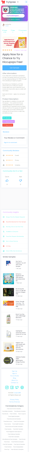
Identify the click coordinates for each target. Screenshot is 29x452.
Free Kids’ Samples (18, 429)
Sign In (14, 373)
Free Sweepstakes (18, 446)
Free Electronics (8, 421)
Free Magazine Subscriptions (14, 431)
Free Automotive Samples (14, 408)
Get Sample (14, 68)
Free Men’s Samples (14, 436)
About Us (15, 380)
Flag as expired (9, 121)
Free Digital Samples (13, 416)
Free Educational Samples (14, 418)
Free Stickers (8, 446)
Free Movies (22, 439)
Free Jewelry (8, 429)
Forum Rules (14, 376)
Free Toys (6, 449)
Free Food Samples (19, 421)
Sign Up (14, 371)
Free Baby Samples (7, 411)
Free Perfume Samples (17, 441)
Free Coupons (22, 413)
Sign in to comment (10, 142)
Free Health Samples (17, 424)
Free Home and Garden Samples (14, 426)
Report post (8, 125)
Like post (7, 118)
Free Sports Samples (19, 444)
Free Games (7, 424)
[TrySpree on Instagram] (7, 388)
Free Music (7, 441)
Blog (14, 378)
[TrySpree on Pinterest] (22, 388)
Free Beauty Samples (20, 411)
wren (7, 26)
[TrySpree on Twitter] (17, 388)
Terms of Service (14, 402)
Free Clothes (13, 413)
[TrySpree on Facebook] (12, 388)
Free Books (5, 413)
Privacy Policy (14, 399)
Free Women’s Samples (17, 449)
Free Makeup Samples (14, 434)
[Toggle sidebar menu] (26, 1)
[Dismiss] (26, 7)
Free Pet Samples (7, 444)
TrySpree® (17, 392)
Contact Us (14, 382)
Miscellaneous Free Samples (9, 439)
